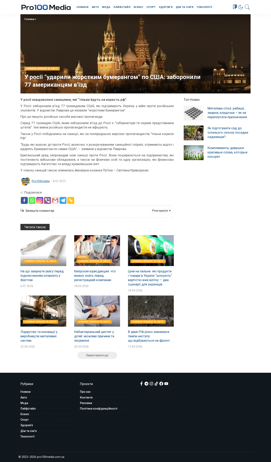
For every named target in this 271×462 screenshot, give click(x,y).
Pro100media (41, 181)
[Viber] (47, 200)
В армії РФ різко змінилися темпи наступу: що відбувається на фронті (149, 336)
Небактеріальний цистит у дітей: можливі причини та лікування (94, 336)
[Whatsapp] (32, 200)
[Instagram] (39, 200)
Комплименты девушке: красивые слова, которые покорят (227, 152)
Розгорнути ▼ (161, 210)
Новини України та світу (42, 68)
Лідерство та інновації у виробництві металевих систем (39, 336)
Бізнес (83, 257)
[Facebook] (24, 200)
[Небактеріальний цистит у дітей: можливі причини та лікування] (97, 311)
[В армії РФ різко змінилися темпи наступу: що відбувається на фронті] (151, 311)
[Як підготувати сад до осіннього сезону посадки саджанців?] (194, 132)
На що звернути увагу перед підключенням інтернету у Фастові (42, 275)
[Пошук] (247, 7)
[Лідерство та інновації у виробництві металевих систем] (43, 311)
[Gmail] (55, 200)
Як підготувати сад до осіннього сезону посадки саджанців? (228, 132)
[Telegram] (63, 200)
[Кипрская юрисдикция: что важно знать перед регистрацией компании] (97, 250)
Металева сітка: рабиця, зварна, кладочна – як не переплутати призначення (227, 112)
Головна (29, 19)
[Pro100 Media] (46, 7)
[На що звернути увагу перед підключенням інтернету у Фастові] (43, 250)
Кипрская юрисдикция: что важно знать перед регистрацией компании (95, 275)
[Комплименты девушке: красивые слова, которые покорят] (194, 152)
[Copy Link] (70, 200)
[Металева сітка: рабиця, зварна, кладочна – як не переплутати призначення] (194, 113)
